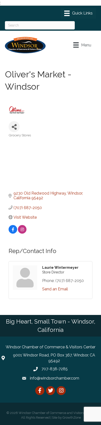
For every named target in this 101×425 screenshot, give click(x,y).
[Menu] (78, 13)
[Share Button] (14, 126)
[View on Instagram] (22, 232)
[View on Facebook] (13, 232)
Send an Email (55, 289)
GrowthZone (72, 417)
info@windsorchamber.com (54, 378)
